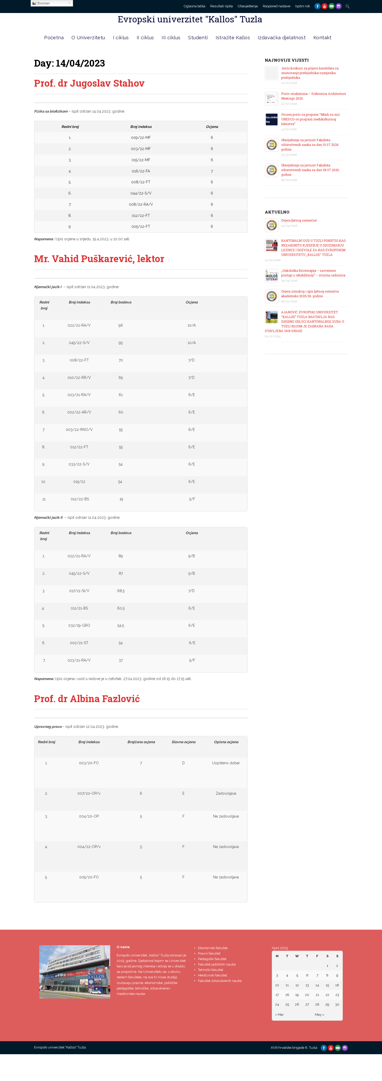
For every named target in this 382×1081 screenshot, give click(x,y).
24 (277, 1004)
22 (327, 995)
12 (297, 985)
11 (287, 985)
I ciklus (121, 37)
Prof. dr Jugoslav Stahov (89, 83)
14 (317, 985)
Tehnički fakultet (210, 970)
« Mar (279, 1015)
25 (287, 1004)
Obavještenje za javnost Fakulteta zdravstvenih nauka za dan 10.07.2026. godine (310, 144)
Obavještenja (248, 6)
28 (317, 1004)
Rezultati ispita (221, 6)
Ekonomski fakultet (213, 948)
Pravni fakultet (209, 953)
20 (307, 995)
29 (327, 1004)
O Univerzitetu (88, 37)
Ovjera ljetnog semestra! (299, 220)
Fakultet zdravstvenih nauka (220, 981)
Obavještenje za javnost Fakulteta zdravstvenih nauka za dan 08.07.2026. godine (310, 170)
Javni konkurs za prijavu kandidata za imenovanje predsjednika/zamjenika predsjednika (310, 73)
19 (297, 995)
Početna (54, 37)
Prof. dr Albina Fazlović (87, 698)
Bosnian (43, 3)
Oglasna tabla (194, 6)
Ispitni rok (302, 6)
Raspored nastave (276, 6)
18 (287, 995)
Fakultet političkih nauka (217, 964)
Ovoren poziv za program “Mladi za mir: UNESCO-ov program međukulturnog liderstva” (310, 119)
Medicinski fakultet (212, 975)
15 (327, 985)
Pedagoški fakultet (212, 959)
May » (319, 1015)
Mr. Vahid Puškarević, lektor (99, 258)
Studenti (198, 37)
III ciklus (171, 37)
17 (277, 995)
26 (297, 1004)
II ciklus (145, 37)
